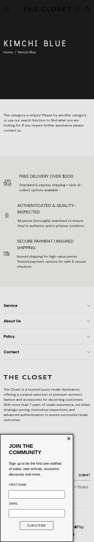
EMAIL (13, 503)
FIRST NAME (18, 484)
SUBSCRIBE (36, 525)
